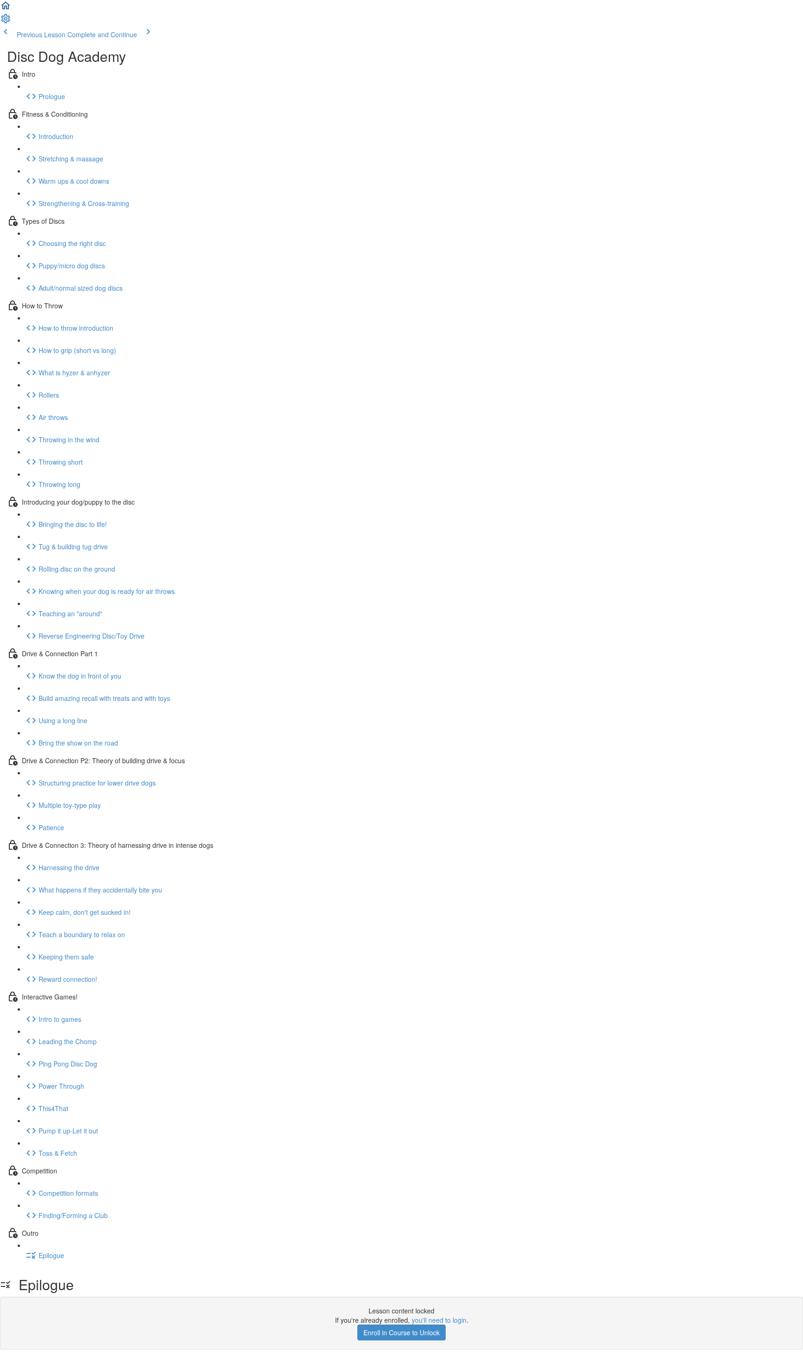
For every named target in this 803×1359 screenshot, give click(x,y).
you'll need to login (439, 1320)
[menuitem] (5, 21)
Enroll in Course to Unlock (401, 1332)
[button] (5, 8)
